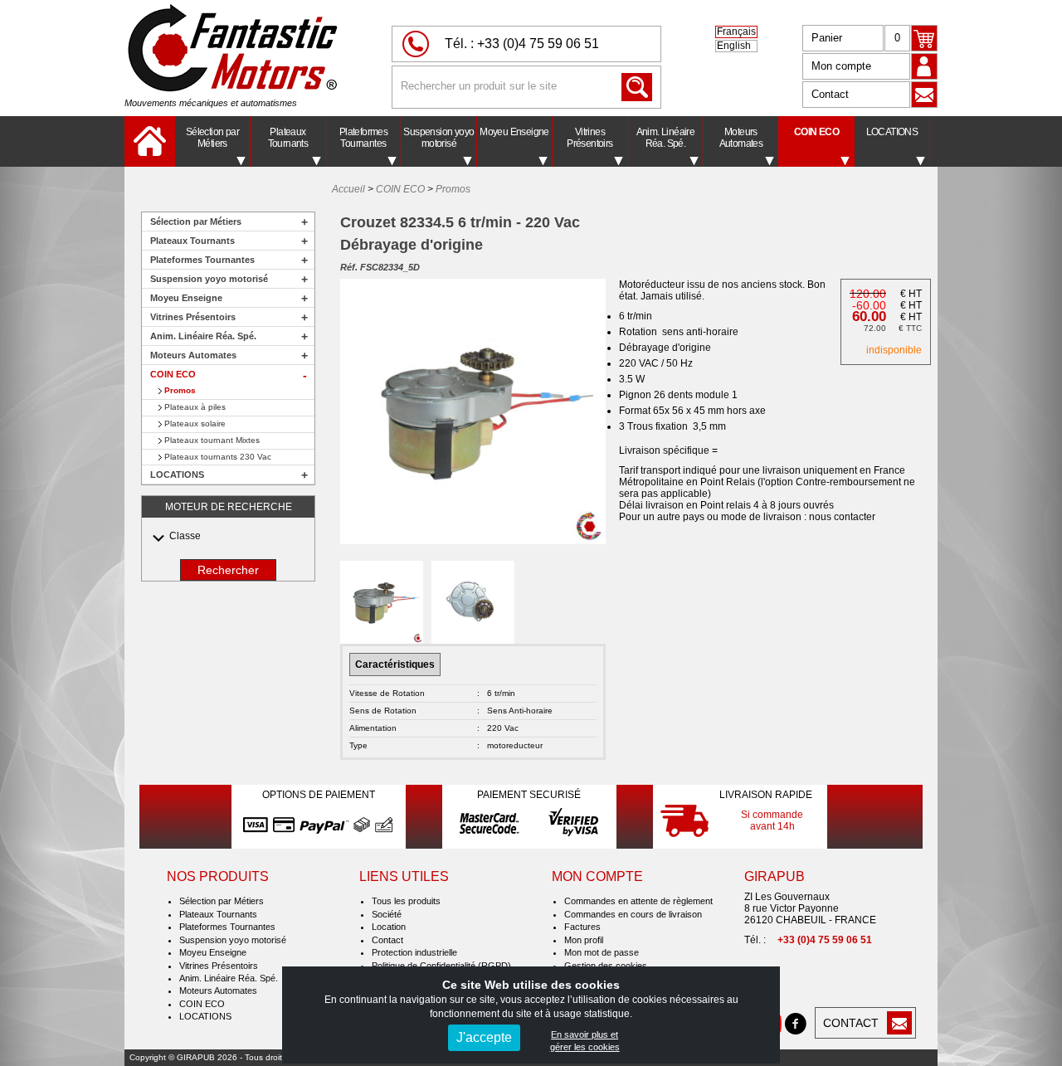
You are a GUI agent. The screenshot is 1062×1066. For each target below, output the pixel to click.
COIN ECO (816, 132)
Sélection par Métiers (212, 137)
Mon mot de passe (601, 952)
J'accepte (484, 1037)
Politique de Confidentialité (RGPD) (441, 966)
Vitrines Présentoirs (589, 137)
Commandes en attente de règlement (638, 901)
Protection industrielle (414, 952)
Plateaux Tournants (288, 137)
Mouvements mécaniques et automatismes (210, 103)
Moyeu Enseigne (514, 132)
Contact (830, 94)
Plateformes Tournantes (363, 137)
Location (389, 927)
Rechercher (228, 570)
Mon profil (583, 940)
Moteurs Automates (741, 137)
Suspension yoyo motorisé (438, 137)
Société (387, 914)
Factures (582, 927)
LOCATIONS (892, 132)
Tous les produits (406, 901)
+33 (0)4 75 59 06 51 (538, 44)
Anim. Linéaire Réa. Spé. (665, 137)
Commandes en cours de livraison (633, 914)
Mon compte (841, 66)
